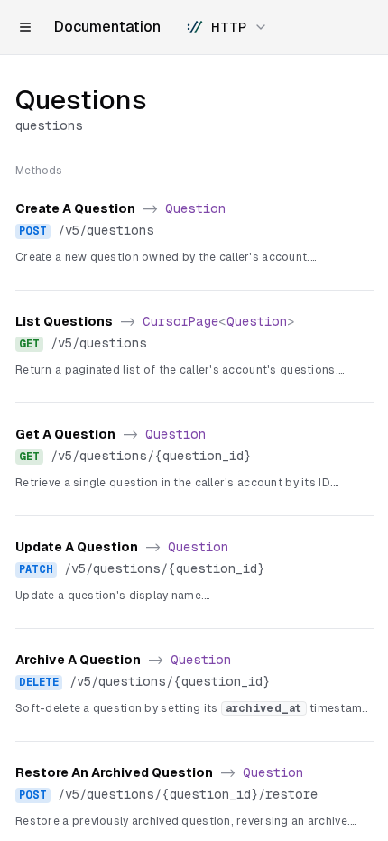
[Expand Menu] (25, 27)
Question (195, 208)
